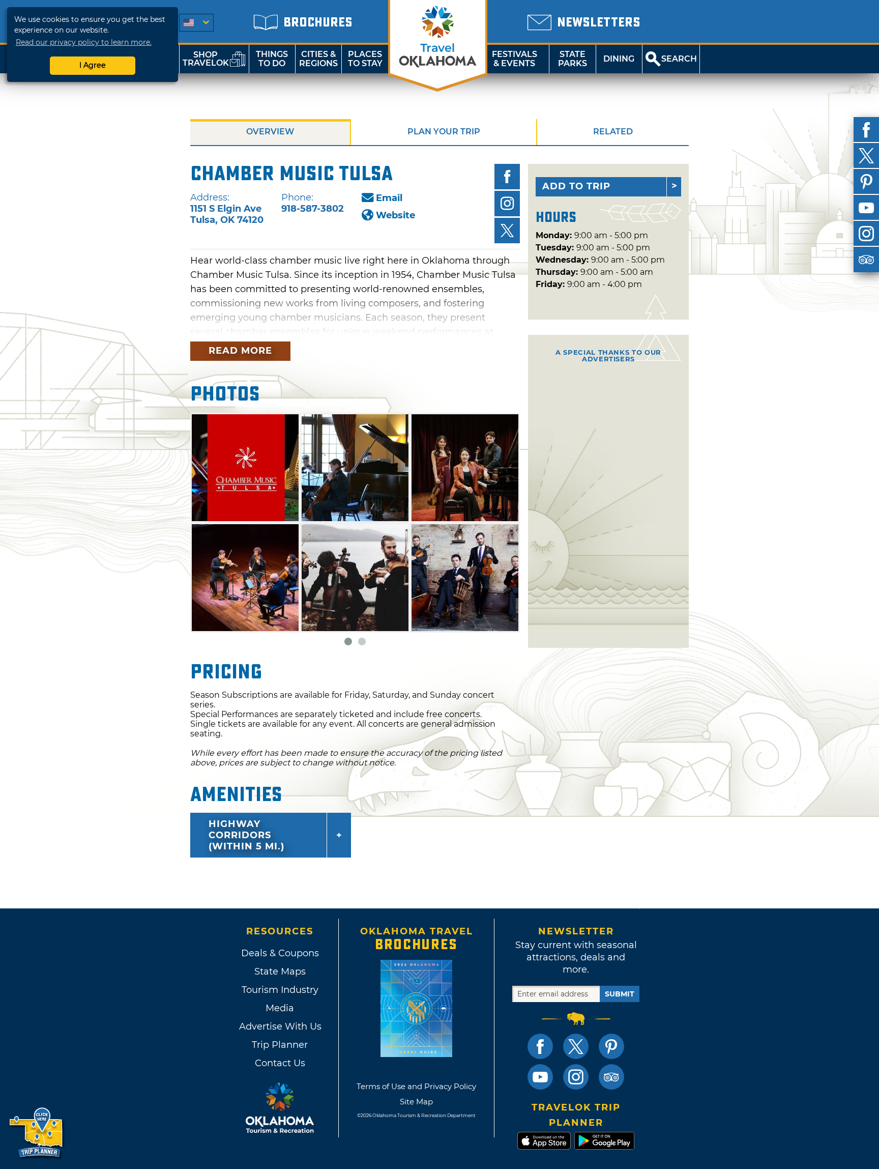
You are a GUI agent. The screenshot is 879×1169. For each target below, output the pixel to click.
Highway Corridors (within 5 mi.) (246, 835)
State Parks (572, 58)
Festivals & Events (514, 58)
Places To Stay (365, 58)
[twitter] (866, 155)
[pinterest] (866, 181)
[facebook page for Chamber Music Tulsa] (507, 176)
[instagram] (866, 233)
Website (395, 215)
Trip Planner (280, 1044)
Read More (240, 350)
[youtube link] (540, 1077)
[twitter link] (576, 1046)
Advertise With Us (279, 1026)
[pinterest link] (611, 1046)
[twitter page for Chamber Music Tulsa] (507, 230)
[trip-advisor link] (611, 1077)
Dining (618, 59)
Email (389, 198)
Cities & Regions (318, 58)
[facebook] (866, 129)
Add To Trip (576, 186)
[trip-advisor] (866, 259)
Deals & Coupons (280, 953)
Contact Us (280, 1063)
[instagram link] (576, 1077)
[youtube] (866, 207)
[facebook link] (540, 1046)
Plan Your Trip (443, 131)
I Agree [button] (92, 65)
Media (280, 1008)
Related (613, 131)
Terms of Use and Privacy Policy (416, 1086)
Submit (619, 994)
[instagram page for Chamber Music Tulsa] (507, 203)
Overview (270, 131)
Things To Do (272, 58)
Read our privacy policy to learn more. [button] (84, 42)
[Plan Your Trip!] (37, 1133)
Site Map (416, 1101)
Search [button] (679, 59)
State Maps (280, 971)
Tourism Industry (280, 989)
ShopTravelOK (206, 59)
